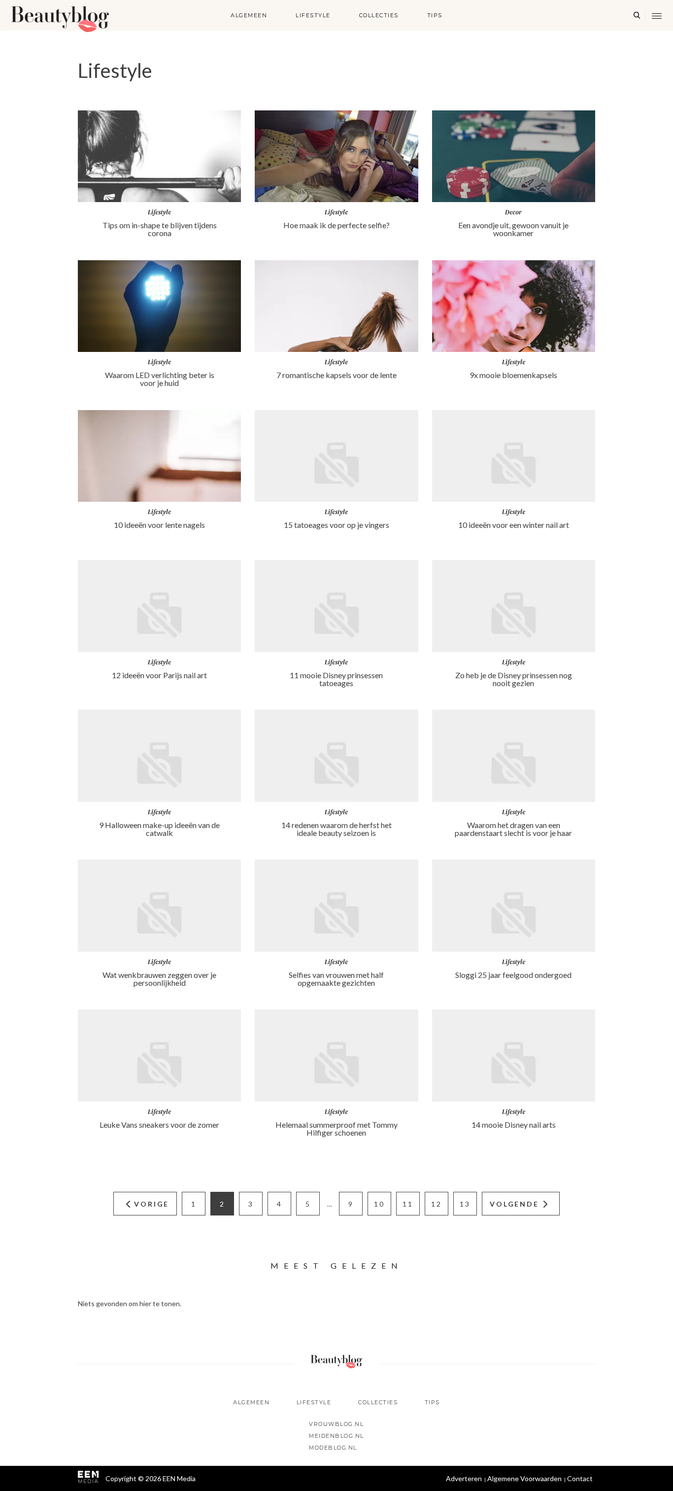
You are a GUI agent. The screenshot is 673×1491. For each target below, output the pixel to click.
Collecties (379, 15)
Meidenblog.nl (336, 1435)
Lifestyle (313, 15)
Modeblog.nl (333, 1447)
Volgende (514, 1204)
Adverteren (464, 1478)
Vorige (151, 1204)
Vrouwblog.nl (336, 1424)
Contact (580, 1478)
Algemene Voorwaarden (524, 1478)
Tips (434, 15)
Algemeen (249, 15)
